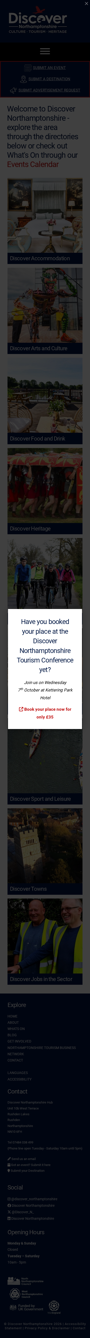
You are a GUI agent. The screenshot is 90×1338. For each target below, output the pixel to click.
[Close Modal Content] (86, 3)
